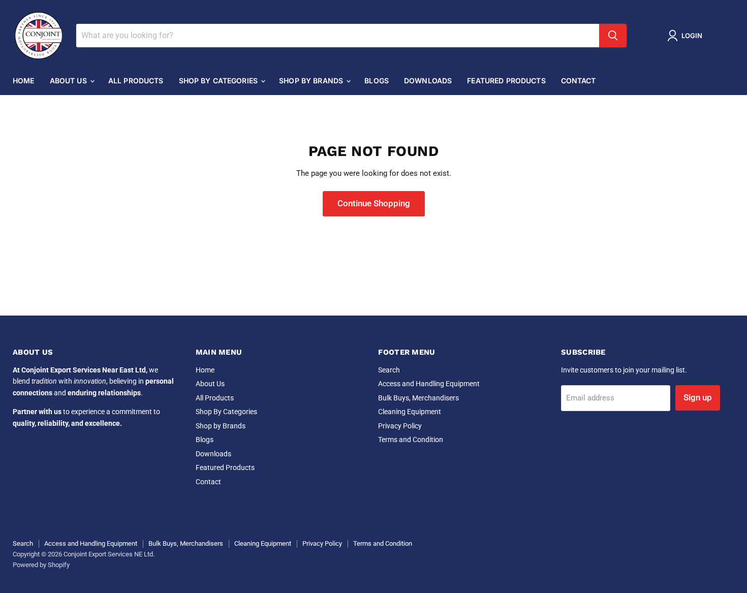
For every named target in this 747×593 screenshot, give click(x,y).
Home (24, 80)
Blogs (376, 80)
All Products (136, 80)
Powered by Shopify (41, 565)
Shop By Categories (219, 80)
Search (389, 370)
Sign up (697, 397)
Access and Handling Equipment (429, 384)
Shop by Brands (312, 80)
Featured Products (506, 80)
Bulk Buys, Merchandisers (418, 398)
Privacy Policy (400, 426)
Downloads (428, 80)
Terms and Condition (410, 439)
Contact (578, 80)
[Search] (613, 35)
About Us (69, 80)
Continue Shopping (373, 203)
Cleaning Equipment (409, 412)
